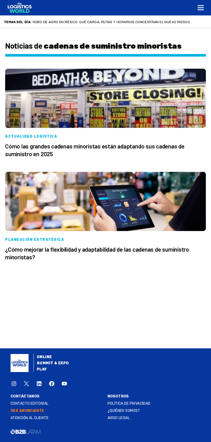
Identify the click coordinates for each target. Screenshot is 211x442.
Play (42, 369)
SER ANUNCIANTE (27, 411)
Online (44, 357)
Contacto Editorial (30, 403)
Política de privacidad (129, 403)
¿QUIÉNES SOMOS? (124, 411)
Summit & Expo (53, 363)
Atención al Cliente (29, 418)
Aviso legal (119, 418)
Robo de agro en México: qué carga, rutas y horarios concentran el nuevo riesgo (111, 22)
